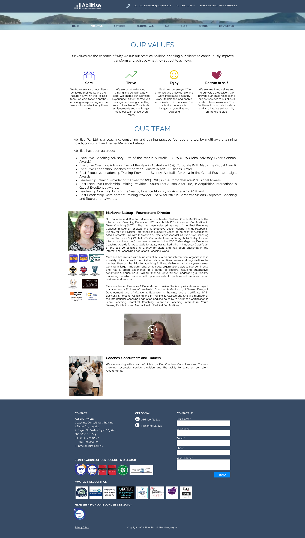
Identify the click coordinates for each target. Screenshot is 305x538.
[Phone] (128, 6)
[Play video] (152, 329)
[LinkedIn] (137, 419)
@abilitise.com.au (92, 445)
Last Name (183, 428)
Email (180, 438)
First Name (183, 419)
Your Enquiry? (185, 458)
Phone (180, 448)
